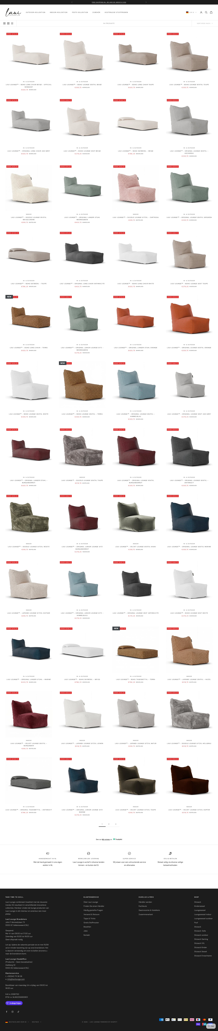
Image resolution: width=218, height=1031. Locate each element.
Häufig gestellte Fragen (93, 910)
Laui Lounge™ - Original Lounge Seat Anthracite (136, 613)
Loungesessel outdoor (203, 918)
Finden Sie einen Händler (94, 906)
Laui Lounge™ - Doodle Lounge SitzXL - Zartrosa (136, 217)
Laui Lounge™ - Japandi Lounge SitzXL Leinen (82, 743)
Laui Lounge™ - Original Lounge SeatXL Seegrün (189, 217)
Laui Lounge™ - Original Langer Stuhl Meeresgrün (82, 219)
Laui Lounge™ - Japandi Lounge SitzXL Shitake (28, 613)
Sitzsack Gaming (201, 939)
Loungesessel (200, 910)
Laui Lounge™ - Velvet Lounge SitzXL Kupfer (189, 810)
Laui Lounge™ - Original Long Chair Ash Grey (28, 151)
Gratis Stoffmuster (91, 922)
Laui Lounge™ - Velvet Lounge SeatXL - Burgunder (29, 745)
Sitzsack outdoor (201, 935)
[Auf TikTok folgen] (18, 1012)
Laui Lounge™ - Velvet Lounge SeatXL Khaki (135, 547)
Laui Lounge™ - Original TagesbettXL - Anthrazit (29, 810)
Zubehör (96, 12)
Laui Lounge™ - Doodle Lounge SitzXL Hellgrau (189, 743)
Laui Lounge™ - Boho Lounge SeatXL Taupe (189, 85)
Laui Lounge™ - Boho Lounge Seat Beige (82, 151)
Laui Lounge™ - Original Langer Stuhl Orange (135, 348)
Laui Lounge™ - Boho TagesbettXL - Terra (135, 679)
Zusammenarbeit (146, 914)
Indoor (29, 214)
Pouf (196, 922)
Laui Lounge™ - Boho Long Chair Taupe (136, 85)
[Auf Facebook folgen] (6, 1012)
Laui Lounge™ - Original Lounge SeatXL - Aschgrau (189, 152)
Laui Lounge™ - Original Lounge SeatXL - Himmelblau (136, 415)
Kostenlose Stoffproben (116, 12)
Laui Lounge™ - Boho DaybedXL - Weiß (82, 679)
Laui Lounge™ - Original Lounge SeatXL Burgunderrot (135, 482)
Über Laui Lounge (91, 902)
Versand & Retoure (91, 914)
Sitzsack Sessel (200, 951)
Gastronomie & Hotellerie (149, 910)
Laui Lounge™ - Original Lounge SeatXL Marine (189, 547)
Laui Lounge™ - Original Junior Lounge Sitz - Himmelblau (82, 614)
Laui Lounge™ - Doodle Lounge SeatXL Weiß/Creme (29, 219)
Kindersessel (199, 906)
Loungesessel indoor (202, 914)
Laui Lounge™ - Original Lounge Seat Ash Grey (189, 414)
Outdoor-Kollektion (35, 12)
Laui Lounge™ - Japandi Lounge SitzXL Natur (135, 743)
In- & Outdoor (28, 81)
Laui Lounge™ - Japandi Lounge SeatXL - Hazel (189, 679)
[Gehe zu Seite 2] (115, 824)
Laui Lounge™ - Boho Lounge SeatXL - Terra (82, 414)
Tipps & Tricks (89, 918)
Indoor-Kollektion (59, 12)
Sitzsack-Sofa (200, 931)
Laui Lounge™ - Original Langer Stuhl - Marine (29, 679)
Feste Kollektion (80, 12)
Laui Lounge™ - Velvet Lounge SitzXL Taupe (135, 810)
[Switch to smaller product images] (8, 23)
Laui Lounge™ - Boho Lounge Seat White (189, 613)
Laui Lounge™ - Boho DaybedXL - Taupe (29, 284)
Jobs (86, 931)
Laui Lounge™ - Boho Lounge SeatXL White (28, 414)
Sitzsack (197, 902)
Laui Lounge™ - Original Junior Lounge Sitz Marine (82, 811)
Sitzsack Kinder (200, 947)
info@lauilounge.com (16, 979)
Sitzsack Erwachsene (203, 956)
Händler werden (145, 902)
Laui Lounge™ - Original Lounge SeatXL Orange (189, 348)
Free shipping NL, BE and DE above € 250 (109, 1)
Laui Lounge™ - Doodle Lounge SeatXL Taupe (82, 480)
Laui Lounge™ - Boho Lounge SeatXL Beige (82, 85)
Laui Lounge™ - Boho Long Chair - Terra (29, 348)
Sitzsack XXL (199, 943)
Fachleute (143, 906)
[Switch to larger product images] (4, 23)
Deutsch (35, 1022)
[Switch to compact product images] (12, 23)
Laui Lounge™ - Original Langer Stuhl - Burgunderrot (28, 482)
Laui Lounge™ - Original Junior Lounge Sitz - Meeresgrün (82, 349)
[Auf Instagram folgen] (12, 1012)
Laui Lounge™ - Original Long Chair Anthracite (82, 284)
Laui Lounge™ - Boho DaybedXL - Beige (136, 151)
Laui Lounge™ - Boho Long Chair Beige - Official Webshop (29, 86)
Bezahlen (87, 927)
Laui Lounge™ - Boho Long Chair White (136, 284)
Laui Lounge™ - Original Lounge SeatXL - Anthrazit (189, 482)
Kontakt (87, 935)
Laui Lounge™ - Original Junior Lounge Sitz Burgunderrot (82, 548)
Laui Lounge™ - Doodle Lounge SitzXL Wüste (29, 547)
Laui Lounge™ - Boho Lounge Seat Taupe (189, 284)
